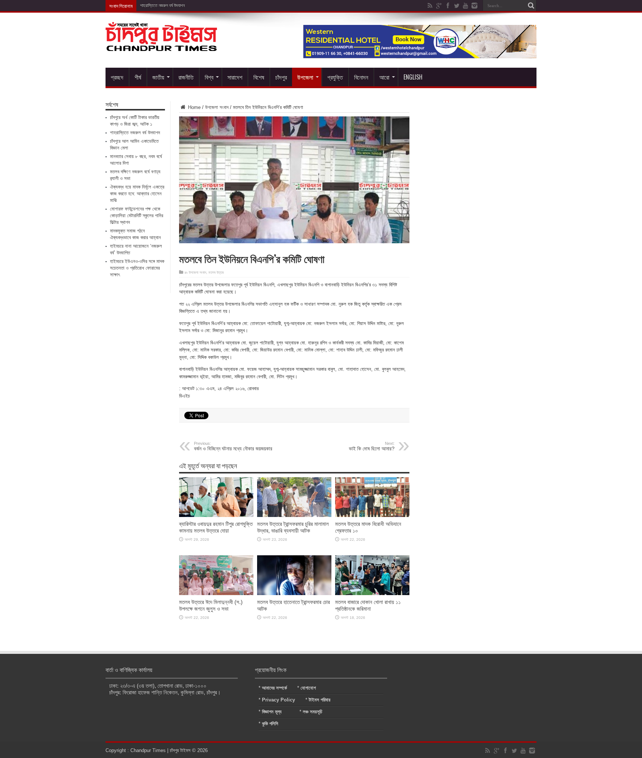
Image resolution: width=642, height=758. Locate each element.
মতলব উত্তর (216, 272)
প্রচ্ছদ (117, 77)
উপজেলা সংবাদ (216, 107)
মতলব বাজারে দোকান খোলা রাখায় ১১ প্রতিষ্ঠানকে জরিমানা (368, 605)
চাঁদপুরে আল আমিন (153, 5)
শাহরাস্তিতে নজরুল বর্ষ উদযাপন (135, 132)
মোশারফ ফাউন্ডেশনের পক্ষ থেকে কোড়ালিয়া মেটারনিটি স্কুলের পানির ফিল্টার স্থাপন (136, 215)
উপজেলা (305, 77)
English (412, 77)
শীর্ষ (137, 77)
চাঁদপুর (281, 77)
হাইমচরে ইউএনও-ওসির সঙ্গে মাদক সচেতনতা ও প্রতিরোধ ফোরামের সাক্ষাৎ (137, 267)
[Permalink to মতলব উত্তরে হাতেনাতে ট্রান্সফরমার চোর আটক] (294, 593)
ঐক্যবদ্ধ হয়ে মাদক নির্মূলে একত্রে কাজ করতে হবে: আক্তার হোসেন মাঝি (137, 193)
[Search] (530, 5)
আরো (384, 77)
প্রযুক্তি (335, 77)
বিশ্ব (209, 77)
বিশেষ (258, 77)
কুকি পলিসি (270, 723)
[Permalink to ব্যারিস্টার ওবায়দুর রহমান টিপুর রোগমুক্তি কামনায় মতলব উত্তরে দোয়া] (216, 515)
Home (194, 107)
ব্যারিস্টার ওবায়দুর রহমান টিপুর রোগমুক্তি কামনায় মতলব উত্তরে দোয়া (216, 527)
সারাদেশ (234, 77)
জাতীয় (158, 77)
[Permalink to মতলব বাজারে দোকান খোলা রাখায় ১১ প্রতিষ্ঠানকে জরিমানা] (372, 593)
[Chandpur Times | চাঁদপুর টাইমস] (161, 45)
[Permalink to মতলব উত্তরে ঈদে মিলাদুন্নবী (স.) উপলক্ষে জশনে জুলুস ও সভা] (216, 593)
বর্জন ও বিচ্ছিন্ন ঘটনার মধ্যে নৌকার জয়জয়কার (233, 446)
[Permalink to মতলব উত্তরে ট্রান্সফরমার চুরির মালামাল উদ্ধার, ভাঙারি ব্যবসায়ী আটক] (294, 515)
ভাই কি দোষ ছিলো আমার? (372, 446)
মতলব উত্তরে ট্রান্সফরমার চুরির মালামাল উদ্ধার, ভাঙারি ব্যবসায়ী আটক (293, 527)
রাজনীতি (186, 77)
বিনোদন (361, 77)
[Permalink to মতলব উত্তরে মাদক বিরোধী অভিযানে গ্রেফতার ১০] (372, 515)
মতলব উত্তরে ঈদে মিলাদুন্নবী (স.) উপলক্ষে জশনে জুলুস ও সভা (211, 605)
